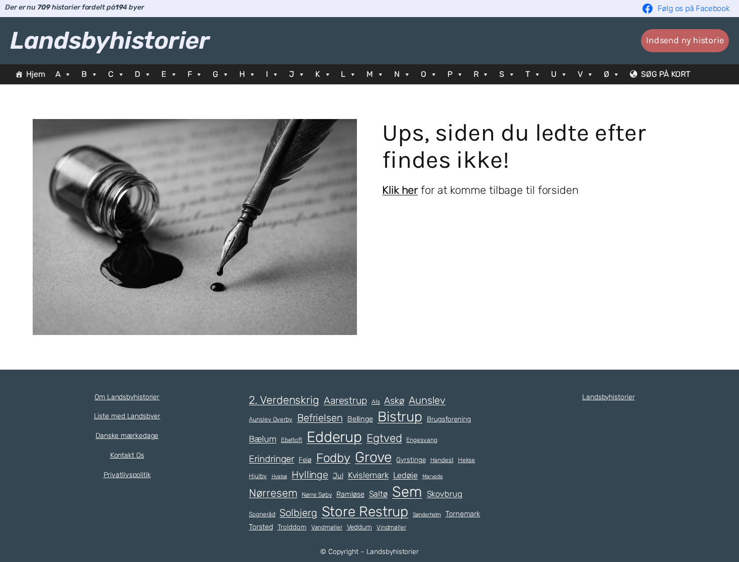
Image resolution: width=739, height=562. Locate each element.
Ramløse (350, 494)
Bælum (262, 439)
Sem (407, 491)
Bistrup (400, 416)
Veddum (359, 527)
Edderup (334, 436)
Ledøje (405, 475)
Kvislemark (368, 475)
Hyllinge (310, 475)
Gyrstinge (410, 460)
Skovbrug (445, 494)
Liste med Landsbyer (127, 416)
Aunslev (427, 400)
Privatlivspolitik (127, 475)
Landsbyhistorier (109, 40)
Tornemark (462, 513)
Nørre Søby (317, 494)
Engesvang (421, 439)
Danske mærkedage (127, 435)
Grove (373, 457)
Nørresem (273, 493)
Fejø (305, 460)
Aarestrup (345, 400)
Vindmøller (391, 527)
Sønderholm (427, 514)
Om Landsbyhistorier (127, 397)
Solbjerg (298, 513)
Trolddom (292, 527)
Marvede (432, 476)
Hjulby (257, 476)
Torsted (260, 526)
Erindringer (271, 459)
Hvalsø (279, 476)
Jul (338, 475)
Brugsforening (449, 419)
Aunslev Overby (271, 419)
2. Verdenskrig (284, 399)
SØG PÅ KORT (665, 74)
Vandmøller (326, 527)
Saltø (378, 494)
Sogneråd (262, 514)
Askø (394, 400)
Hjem (35, 74)
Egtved (384, 438)
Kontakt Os (127, 455)
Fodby (333, 458)
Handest (441, 460)
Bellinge (360, 418)
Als (376, 401)
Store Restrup (365, 511)
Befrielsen (320, 418)
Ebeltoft (291, 439)
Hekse (467, 460)
